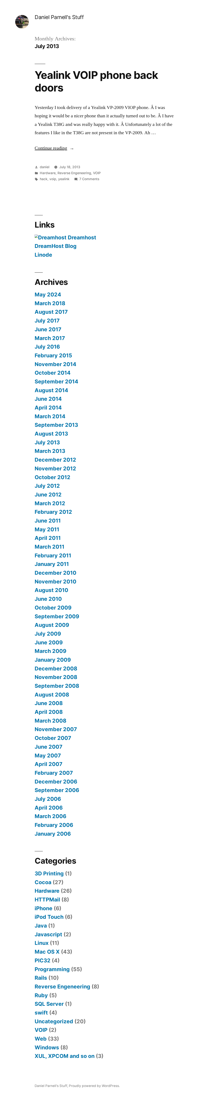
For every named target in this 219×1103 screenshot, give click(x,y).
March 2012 (50, 503)
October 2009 (53, 607)
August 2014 (51, 390)
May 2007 (48, 755)
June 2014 (48, 399)
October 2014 (53, 373)
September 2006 (57, 790)
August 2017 (51, 312)
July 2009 (48, 633)
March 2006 (50, 816)
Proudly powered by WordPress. (94, 1086)
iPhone (43, 908)
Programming (52, 969)
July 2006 (48, 799)
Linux (42, 943)
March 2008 (50, 720)
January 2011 (52, 564)
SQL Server (49, 1004)
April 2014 (48, 407)
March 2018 (50, 303)
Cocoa (43, 882)
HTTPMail (47, 899)
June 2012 (48, 494)
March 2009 (50, 651)
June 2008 (49, 703)
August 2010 (51, 590)
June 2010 (48, 599)
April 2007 (48, 764)
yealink (64, 179)
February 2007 (54, 773)
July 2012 (47, 486)
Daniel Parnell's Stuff (59, 17)
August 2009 (52, 625)
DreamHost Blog (56, 246)
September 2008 (57, 686)
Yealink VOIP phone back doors (96, 81)
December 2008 (56, 668)
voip (52, 179)
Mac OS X (47, 951)
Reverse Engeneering (74, 173)
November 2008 (56, 677)
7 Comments (89, 179)
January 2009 (53, 660)
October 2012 (52, 477)
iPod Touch (49, 917)
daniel (44, 167)
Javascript (48, 934)
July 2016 (47, 346)
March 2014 (50, 416)
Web (41, 1038)
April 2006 (49, 807)
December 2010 (55, 573)
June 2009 (49, 642)
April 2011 (48, 538)
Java (41, 925)
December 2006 (56, 781)
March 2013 (50, 451)
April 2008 (49, 712)
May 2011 (47, 529)
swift (41, 1012)
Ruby (41, 995)
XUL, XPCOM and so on (65, 1056)
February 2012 (53, 512)
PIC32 (42, 960)
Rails (41, 978)
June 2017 (48, 329)
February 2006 (54, 825)
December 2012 (55, 460)
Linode (43, 255)
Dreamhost (81, 237)
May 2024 (48, 294)
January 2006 (53, 834)
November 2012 (55, 468)
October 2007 (53, 738)
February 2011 (53, 555)
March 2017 (50, 338)
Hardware (48, 173)
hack (43, 179)
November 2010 (55, 581)
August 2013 (51, 433)
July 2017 (47, 320)
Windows (47, 1047)
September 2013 (56, 425)
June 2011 (48, 520)
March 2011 (49, 546)
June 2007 (48, 747)
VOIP (97, 173)
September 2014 (56, 381)
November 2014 (55, 364)
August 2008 (52, 694)
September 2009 (57, 616)
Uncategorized (54, 1021)
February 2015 (53, 355)
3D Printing (49, 873)
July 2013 (47, 442)
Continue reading (54, 148)
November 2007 (56, 729)
